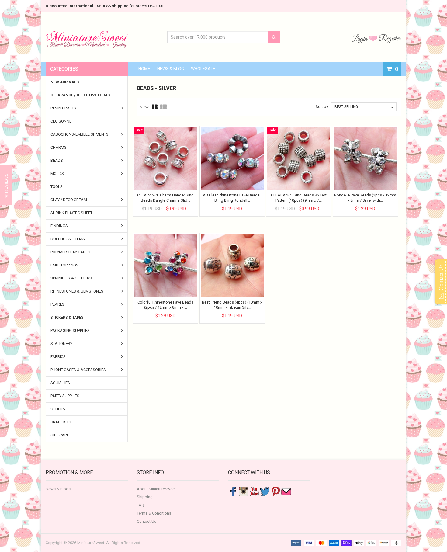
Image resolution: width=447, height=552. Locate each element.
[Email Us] (286, 491)
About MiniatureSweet (156, 489)
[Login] (360, 38)
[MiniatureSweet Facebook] (233, 491)
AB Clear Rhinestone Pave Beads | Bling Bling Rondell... (232, 197)
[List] (163, 107)
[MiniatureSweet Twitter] (265, 491)
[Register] (389, 38)
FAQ (140, 505)
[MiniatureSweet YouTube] (254, 491)
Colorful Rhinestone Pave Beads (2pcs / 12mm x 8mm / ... (165, 304)
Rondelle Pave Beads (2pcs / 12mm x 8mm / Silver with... (365, 197)
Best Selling (346, 107)
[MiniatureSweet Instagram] (243, 491)
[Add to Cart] (160, 203)
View (144, 107)
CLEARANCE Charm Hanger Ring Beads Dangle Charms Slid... (165, 197)
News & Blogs (58, 489)
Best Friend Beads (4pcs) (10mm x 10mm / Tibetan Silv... (232, 304)
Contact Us (146, 521)
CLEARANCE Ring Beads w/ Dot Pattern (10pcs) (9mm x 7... (299, 197)
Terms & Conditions (154, 513)
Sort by (322, 106)
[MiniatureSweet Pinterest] (275, 491)
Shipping (145, 497)
